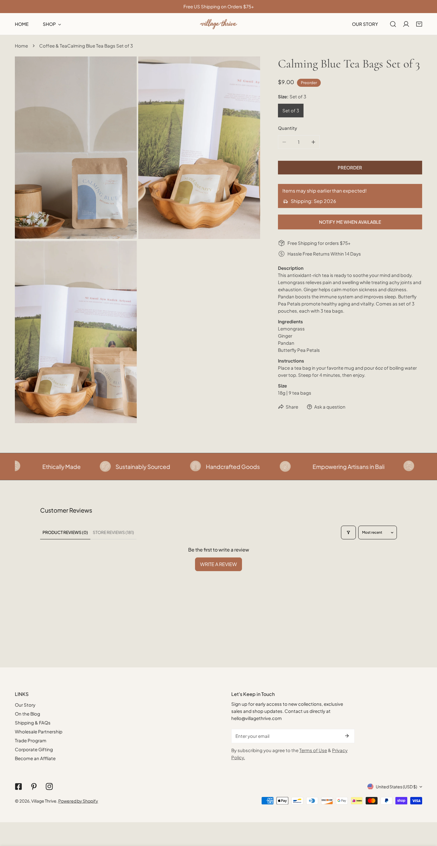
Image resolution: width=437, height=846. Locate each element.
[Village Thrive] (218, 23)
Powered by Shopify (78, 801)
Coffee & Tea (53, 45)
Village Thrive (43, 801)
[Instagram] (49, 786)
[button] (419, 24)
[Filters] (348, 532)
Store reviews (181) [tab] (113, 532)
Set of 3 (290, 110)
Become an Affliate (35, 758)
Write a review (218, 564)
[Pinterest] (34, 786)
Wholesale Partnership (38, 731)
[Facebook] (18, 786)
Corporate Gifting (34, 749)
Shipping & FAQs (33, 722)
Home (21, 45)
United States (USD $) (396, 786)
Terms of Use (313, 750)
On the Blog (27, 713)
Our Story (25, 705)
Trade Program (30, 740)
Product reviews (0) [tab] (65, 532)
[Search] (393, 24)
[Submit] (347, 736)
